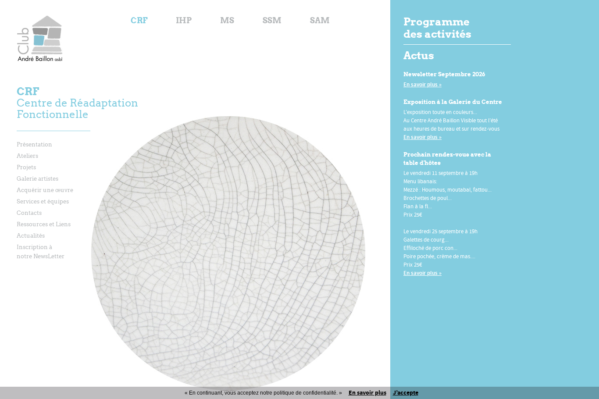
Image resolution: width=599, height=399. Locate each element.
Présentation (34, 144)
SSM (272, 20)
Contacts (29, 213)
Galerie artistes (37, 178)
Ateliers (27, 156)
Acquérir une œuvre (45, 190)
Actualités (31, 235)
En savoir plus (367, 392)
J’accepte (405, 392)
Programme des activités (437, 27)
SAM (320, 20)
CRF (139, 20)
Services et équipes (43, 201)
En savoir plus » (422, 85)
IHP (184, 20)
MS (227, 20)
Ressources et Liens (44, 224)
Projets (26, 167)
